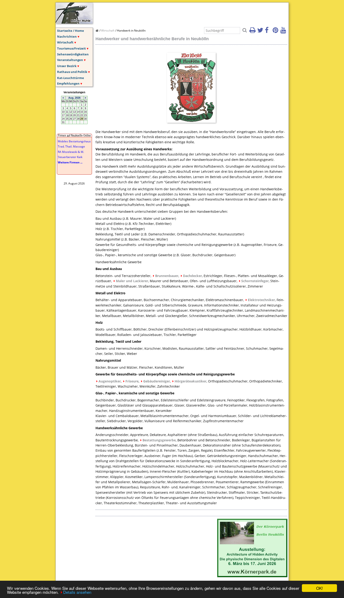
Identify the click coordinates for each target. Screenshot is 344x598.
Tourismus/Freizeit (71, 48)
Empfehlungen (68, 83)
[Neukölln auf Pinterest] (276, 31)
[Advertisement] (180, 13)
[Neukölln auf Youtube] (283, 31)
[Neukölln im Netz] (74, 22)
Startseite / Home (70, 31)
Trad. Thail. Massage (71, 146)
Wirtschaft (65, 42)
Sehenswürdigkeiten (73, 54)
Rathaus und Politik (72, 72)
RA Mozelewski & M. (71, 152)
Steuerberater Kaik (70, 157)
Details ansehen (77, 592)
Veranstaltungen (70, 60)
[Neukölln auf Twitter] (260, 31)
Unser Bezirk (67, 66)
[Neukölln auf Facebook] (268, 31)
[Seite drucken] (252, 31)
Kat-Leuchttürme (70, 78)
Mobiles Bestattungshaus (74, 141)
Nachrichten (67, 36)
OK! (319, 588)
